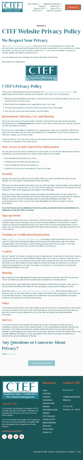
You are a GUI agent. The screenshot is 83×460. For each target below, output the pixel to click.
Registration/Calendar (51, 4)
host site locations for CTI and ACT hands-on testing (35, 291)
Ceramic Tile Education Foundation (19, 46)
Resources (37, 11)
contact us (12, 354)
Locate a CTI (55, 6)
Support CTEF (39, 8)
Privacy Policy (48, 429)
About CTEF (55, 8)
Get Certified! (33, 4)
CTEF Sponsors (49, 416)
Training (41, 6)
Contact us (73, 7)
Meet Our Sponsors (54, 11)
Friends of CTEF (49, 419)
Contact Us (47, 432)
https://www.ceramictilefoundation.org (58, 92)
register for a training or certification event (23, 239)
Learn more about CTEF (41, 363)
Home (45, 390)
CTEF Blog (47, 393)
